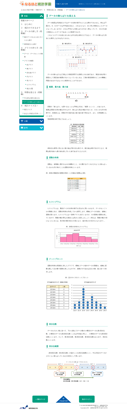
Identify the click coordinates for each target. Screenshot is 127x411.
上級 (62, 3)
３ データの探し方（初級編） (31, 32)
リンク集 (103, 3)
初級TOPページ (27, 21)
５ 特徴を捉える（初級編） (54, 10)
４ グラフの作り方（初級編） (31, 49)
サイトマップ (89, 3)
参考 (66, 3)
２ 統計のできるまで (30, 28)
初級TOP (39, 10)
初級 (58, 3)
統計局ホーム (81, 3)
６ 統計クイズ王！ (29, 106)
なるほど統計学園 (27, 10)
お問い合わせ (97, 3)
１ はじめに (27, 24)
